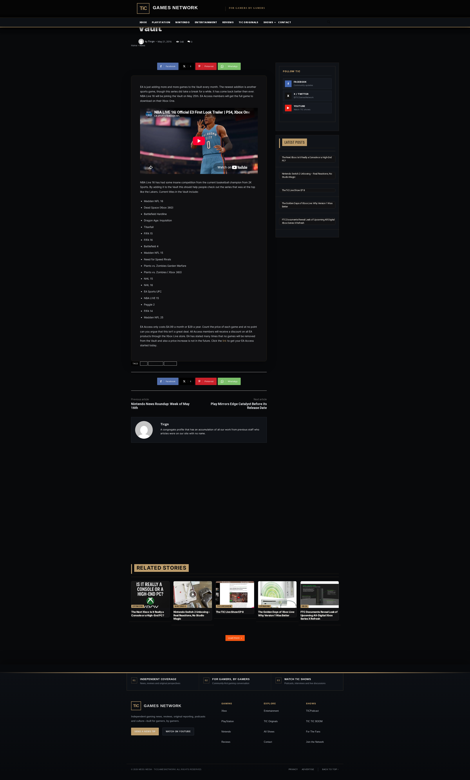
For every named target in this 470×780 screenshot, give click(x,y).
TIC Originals (271, 721)
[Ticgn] (141, 41)
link (225, 340)
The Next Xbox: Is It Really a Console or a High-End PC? (147, 613)
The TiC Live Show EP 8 (293, 190)
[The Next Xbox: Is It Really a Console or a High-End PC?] (150, 594)
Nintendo (182, 22)
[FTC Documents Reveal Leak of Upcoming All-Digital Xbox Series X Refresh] (320, 594)
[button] (328, 22)
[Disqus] (199, 497)
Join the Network (315, 742)
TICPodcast (312, 710)
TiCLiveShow (224, 606)
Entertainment (206, 22)
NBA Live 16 (156, 363)
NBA (144, 363)
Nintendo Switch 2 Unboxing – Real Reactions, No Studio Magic (191, 615)
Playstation (161, 22)
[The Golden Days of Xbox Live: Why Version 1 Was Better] (277, 594)
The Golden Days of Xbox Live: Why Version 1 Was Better (276, 613)
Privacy (293, 769)
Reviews (228, 22)
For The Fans (313, 731)
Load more (234, 637)
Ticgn (151, 41)
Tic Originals (248, 22)
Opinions (137, 606)
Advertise (308, 769)
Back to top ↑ (330, 769)
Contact (284, 22)
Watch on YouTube (178, 731)
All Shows (269, 731)
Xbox (143, 22)
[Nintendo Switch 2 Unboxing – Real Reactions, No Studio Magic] (192, 594)
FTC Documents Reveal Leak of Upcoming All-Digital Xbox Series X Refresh (319, 615)
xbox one (170, 363)
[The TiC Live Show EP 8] (235, 594)
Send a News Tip (145, 731)
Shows (268, 22)
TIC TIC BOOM (314, 721)
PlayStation (227, 721)
